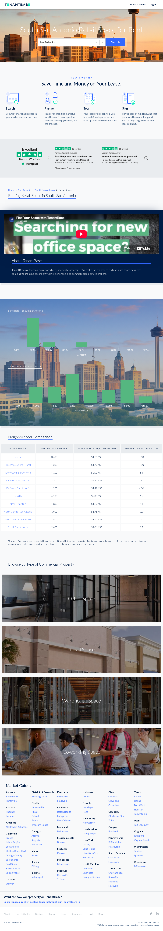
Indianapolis (38, 877)
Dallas (137, 800)
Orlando (36, 816)
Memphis (113, 881)
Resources (76, 914)
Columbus (113, 805)
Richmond (139, 835)
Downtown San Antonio (18, 472)
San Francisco (13, 868)
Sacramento (12, 859)
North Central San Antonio (18, 511)
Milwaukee (139, 866)
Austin (137, 796)
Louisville (62, 800)
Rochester (88, 857)
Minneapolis (63, 864)
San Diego (11, 864)
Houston (138, 809)
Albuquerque (89, 833)
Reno (85, 811)
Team (63, 914)
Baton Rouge (64, 811)
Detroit (61, 853)
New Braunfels (18, 503)
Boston (61, 842)
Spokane (138, 855)
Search (115, 42)
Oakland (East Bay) (16, 850)
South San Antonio (45, 190)
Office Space (81, 598)
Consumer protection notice (147, 925)
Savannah (37, 844)
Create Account (137, 4)
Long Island (89, 848)
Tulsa (111, 820)
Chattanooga (115, 872)
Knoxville (113, 877)
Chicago (36, 866)
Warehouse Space (81, 700)
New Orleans (64, 820)
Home (11, 190)
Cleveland (113, 800)
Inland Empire (13, 842)
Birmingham (12, 796)
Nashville (113, 885)
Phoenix (10, 811)
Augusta (36, 840)
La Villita (18, 495)
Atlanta (35, 835)
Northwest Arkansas (17, 826)
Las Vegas (88, 807)
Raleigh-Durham (91, 877)
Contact (39, 914)
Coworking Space (81, 752)
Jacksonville (38, 807)
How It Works (23, 914)
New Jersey (89, 822)
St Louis (61, 879)
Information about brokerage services (118, 925)
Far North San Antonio (18, 480)
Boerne (18, 456)
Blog (101, 914)
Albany (86, 844)
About (7, 914)
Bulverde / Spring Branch (18, 464)
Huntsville (11, 800)
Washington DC (40, 796)
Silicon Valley (13, 872)
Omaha (86, 796)
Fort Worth (140, 805)
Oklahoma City (116, 816)
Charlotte (88, 872)
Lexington (62, 796)
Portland (113, 831)
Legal (90, 914)
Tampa (35, 820)
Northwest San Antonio (18, 519)
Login (153, 4)
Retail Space (81, 649)
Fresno (9, 837)
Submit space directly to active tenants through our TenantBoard (41, 901)
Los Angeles (12, 846)
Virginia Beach (141, 840)
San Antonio (25, 190)
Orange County (14, 855)
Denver (10, 883)
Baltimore (62, 831)
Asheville (87, 868)
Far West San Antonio (18, 488)
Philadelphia (114, 842)
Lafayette (62, 816)
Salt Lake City (141, 824)
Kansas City (63, 875)
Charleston (114, 857)
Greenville (113, 861)
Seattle (138, 850)
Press (52, 914)
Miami (35, 811)
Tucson (10, 816)
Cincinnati (113, 796)
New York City (90, 853)
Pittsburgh (114, 846)
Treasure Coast (40, 824)
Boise (35, 855)
